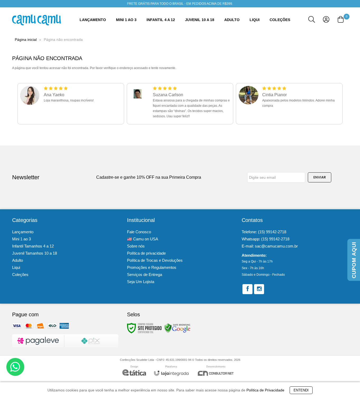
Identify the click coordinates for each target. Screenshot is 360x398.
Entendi (301, 390)
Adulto (17, 260)
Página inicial (26, 39)
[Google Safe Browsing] (177, 328)
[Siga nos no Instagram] (259, 289)
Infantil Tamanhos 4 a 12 (33, 246)
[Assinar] (319, 177)
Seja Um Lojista (140, 281)
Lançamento (22, 232)
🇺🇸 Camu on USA (142, 239)
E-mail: (270, 246)
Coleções (20, 274)
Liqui (16, 267)
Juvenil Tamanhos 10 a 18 (34, 253)
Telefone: (264, 232)
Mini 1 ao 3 (21, 239)
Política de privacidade (146, 253)
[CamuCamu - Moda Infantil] (36, 20)
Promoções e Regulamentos (151, 267)
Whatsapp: (265, 239)
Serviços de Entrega (144, 274)
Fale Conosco (139, 232)
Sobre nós (136, 246)
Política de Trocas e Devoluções (155, 260)
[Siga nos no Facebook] (247, 289)
